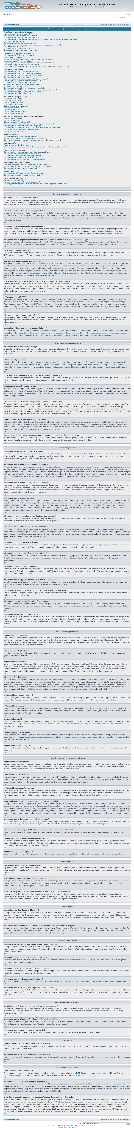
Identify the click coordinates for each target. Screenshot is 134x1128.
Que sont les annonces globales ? (16, 106)
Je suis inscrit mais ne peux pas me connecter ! (20, 43)
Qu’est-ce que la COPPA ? (13, 47)
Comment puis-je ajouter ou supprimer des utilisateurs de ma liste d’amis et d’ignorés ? (35, 147)
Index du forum (15, 24)
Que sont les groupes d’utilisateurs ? (17, 122)
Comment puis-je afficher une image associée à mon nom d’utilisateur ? (29, 63)
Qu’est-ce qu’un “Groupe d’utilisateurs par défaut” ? (22, 129)
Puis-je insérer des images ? (14, 104)
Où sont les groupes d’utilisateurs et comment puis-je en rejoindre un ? (29, 124)
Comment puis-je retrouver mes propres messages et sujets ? (26, 159)
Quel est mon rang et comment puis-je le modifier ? (22, 65)
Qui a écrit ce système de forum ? (16, 180)
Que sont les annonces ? (13, 108)
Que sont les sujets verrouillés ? (15, 111)
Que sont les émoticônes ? (13, 102)
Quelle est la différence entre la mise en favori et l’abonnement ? (27, 164)
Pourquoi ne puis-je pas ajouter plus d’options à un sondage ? (26, 79)
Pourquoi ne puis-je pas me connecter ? (18, 34)
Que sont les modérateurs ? (14, 120)
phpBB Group (80, 1073)
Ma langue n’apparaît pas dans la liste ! (18, 61)
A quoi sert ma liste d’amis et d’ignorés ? (18, 145)
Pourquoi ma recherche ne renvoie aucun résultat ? (22, 154)
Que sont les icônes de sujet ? (14, 113)
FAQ (128, 14)
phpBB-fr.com (72, 1127)
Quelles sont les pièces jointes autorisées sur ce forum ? (24, 173)
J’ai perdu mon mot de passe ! (14, 41)
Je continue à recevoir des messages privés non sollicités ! (25, 138)
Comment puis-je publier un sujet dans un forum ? (22, 72)
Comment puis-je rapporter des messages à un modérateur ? (25, 88)
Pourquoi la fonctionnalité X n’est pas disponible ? (22, 182)
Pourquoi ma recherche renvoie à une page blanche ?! (23, 156)
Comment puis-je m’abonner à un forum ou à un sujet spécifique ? (27, 166)
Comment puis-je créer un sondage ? (17, 77)
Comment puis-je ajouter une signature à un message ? (24, 75)
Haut (5, 207)
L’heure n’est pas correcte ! (13, 57)
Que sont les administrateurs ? (15, 118)
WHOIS (56, 1102)
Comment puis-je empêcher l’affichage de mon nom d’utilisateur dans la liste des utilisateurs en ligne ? (40, 39)
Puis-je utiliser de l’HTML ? (13, 100)
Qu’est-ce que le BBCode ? (13, 99)
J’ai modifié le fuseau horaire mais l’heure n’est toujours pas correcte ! (29, 59)
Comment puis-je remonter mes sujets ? (18, 94)
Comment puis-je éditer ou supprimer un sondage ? (22, 81)
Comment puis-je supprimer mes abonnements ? (21, 168)
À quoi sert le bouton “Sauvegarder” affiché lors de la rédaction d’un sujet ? (30, 90)
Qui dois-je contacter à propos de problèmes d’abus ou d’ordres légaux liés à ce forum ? (35, 184)
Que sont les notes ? (11, 110)
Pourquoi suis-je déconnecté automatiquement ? (21, 38)
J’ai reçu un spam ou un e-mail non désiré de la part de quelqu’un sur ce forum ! (32, 140)
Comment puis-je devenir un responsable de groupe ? (23, 126)
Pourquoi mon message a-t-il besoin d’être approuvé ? (23, 92)
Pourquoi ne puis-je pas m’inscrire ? (17, 49)
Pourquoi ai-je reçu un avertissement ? (18, 86)
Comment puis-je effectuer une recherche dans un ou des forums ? (27, 152)
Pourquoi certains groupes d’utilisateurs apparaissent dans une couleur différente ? (33, 128)
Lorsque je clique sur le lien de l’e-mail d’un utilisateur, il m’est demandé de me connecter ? (36, 66)
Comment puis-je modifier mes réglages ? (19, 55)
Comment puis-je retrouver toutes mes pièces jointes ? (23, 175)
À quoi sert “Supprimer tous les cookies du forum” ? (22, 50)
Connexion (8, 14)
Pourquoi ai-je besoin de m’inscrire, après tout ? (21, 36)
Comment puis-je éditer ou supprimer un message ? (22, 73)
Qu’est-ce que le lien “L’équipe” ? (16, 131)
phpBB (58, 1126)
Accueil (6, 24)
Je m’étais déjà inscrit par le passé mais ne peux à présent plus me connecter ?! (32, 45)
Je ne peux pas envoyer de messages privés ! (20, 136)
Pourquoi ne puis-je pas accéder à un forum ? (20, 83)
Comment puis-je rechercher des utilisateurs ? (20, 157)
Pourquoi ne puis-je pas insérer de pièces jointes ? (22, 84)
